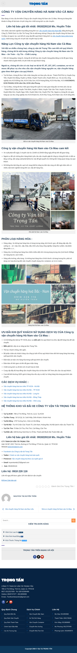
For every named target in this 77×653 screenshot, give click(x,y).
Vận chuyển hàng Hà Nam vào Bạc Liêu (19, 509)
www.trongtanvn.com (15, 447)
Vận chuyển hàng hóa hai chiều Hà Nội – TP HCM (22, 390)
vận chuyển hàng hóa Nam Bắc (50, 31)
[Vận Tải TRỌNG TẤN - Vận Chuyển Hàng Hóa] (38, 3)
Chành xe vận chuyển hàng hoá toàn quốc (25, 455)
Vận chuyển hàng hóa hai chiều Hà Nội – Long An (21, 394)
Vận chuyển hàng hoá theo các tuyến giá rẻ (27, 459)
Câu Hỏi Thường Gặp (10, 631)
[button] (3, 3)
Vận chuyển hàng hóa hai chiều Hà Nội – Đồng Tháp (22, 397)
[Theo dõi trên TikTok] (38, 557)
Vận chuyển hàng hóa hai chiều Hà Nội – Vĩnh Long (22, 401)
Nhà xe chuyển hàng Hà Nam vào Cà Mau (57, 509)
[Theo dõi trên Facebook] (34, 557)
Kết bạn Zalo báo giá (9, 480)
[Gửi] (73, 520)
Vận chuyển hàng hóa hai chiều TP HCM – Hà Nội (22, 386)
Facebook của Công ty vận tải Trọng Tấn (18, 451)
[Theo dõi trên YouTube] (42, 557)
